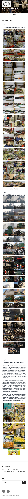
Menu (14, 14)
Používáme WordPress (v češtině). (10, 495)
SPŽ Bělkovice (10, 9)
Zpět (4, 24)
